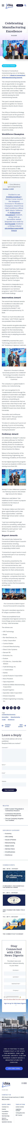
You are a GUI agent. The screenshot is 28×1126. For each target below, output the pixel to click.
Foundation (5, 1111)
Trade (4, 720)
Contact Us (5, 1107)
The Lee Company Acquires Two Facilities (14, 819)
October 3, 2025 (8, 189)
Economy (8, 833)
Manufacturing (15, 717)
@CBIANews (15, 213)
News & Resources (5, 1118)
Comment (5, 747)
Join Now (19, 5)
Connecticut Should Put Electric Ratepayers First (13, 814)
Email (3, 773)
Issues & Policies (10, 840)
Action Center (20, 1107)
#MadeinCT (10, 215)
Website (4, 781)
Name (4, 765)
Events (4, 1109)
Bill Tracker (19, 1115)
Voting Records (20, 1113)
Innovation (5, 717)
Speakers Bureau (7, 1122)
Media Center (9, 846)
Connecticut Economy (8, 714)
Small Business (10, 852)
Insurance (5, 1114)
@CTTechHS (10, 224)
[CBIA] (9, 6)
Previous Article (8, 725)
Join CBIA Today (14, 1068)
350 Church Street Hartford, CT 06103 (13, 1097)
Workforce (11, 720)
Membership (5, 1116)
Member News (10, 849)
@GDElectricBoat (13, 197)
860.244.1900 (5, 1099)
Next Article (20, 725)
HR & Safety (9, 837)
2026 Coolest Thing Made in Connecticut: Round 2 (14, 810)
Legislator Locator (18, 1109)
